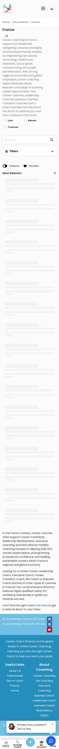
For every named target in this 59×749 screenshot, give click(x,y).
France (36, 22)
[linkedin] (49, 624)
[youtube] (49, 629)
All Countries (20, 22)
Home (6, 22)
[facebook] (49, 619)
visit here (42, 605)
